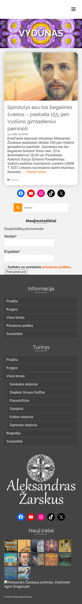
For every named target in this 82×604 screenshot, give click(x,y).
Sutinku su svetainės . (39, 267)
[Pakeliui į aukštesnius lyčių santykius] (38, 546)
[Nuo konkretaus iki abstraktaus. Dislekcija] (25, 559)
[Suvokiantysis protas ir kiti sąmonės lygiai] (11, 559)
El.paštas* (12, 251)
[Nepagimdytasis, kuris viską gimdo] (38, 559)
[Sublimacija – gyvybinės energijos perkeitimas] (52, 546)
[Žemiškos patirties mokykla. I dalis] (25, 546)
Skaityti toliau (36, 172)
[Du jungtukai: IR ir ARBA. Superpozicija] (11, 573)
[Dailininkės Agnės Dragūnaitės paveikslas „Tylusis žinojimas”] (41, 584)
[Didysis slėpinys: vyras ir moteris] (66, 546)
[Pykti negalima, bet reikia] (66, 559)
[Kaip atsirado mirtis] (52, 559)
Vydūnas (14, 180)
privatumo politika (56, 267)
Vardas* (10, 236)
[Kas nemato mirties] (25, 573)
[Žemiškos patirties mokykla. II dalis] (11, 546)
